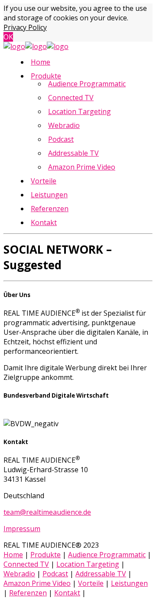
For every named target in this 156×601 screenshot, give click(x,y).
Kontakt (44, 222)
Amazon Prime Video (81, 167)
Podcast (61, 139)
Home (40, 62)
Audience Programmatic (87, 83)
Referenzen (49, 208)
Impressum (21, 528)
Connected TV (71, 97)
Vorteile (43, 181)
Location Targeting (79, 111)
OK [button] (8, 37)
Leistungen (49, 194)
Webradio (64, 125)
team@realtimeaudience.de (47, 512)
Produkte (46, 76)
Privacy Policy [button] (25, 27)
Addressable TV (73, 153)
